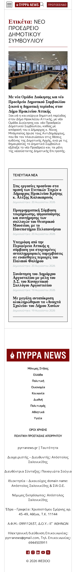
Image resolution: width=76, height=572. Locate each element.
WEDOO (44, 561)
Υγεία (38, 418)
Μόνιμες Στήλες (38, 368)
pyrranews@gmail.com (22, 538)
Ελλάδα (38, 375)
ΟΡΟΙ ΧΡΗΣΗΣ (38, 430)
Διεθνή (38, 399)
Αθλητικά (38, 412)
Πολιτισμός (38, 406)
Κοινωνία (38, 393)
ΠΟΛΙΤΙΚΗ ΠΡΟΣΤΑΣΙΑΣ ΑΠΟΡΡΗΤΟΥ (38, 436)
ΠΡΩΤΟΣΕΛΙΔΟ (57, 4)
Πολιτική (38, 381)
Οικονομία (38, 387)
